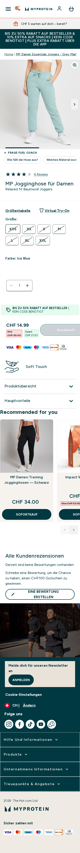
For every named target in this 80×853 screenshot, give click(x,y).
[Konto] (60, 9)
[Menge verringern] (11, 285)
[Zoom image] (74, 65)
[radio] (12, 229)
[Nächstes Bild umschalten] (74, 104)
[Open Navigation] (8, 9)
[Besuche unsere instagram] (8, 724)
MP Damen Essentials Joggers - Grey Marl (46, 54)
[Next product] (73, 529)
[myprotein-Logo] (38, 9)
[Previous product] (64, 529)
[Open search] (18, 9)
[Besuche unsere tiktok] (30, 724)
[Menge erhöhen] (27, 285)
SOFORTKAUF (27, 514)
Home (8, 54)
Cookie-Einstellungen (23, 694)
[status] (19, 285)
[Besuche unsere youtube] (40, 724)
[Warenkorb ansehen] (71, 9)
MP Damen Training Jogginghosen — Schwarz (26, 479)
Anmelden (21, 680)
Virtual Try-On (57, 211)
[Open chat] (51, 724)
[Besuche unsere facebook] (19, 724)
